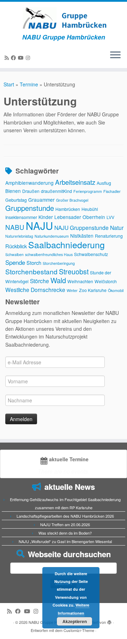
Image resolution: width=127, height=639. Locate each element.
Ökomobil (115, 290)
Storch (33, 262)
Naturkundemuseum (52, 236)
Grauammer (41, 199)
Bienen (13, 190)
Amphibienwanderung (29, 182)
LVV (110, 217)
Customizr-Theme (79, 630)
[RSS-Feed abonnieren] (8, 57)
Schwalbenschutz (91, 254)
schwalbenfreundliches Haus (49, 254)
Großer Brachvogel (72, 200)
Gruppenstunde (29, 208)
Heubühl (89, 209)
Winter (72, 290)
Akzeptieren (74, 621)
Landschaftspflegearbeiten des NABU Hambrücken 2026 (65, 516)
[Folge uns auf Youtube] (22, 57)
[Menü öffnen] (115, 55)
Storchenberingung (59, 263)
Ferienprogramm (87, 191)
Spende (15, 262)
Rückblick (16, 246)
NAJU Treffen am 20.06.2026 (65, 524)
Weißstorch (106, 281)
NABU (14, 227)
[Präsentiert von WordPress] (109, 620)
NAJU (39, 225)
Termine (29, 84)
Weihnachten (80, 281)
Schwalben (14, 254)
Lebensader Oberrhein (79, 216)
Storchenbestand (31, 271)
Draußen (31, 191)
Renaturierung (109, 236)
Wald (58, 280)
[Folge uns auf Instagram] (29, 57)
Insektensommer (21, 217)
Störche (39, 281)
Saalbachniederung (66, 244)
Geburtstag (16, 200)
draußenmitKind (56, 191)
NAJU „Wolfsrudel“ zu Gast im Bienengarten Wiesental (65, 541)
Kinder (45, 216)
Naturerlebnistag (19, 236)
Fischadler (112, 191)
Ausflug (104, 183)
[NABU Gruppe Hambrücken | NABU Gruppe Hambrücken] (63, 17)
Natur (116, 227)
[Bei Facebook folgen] (14, 57)
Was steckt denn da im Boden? (65, 533)
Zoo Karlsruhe (93, 290)
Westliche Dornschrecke (35, 289)
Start (9, 84)
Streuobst (74, 271)
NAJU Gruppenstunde (81, 227)
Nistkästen (81, 235)
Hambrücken (67, 209)
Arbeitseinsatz (75, 182)
